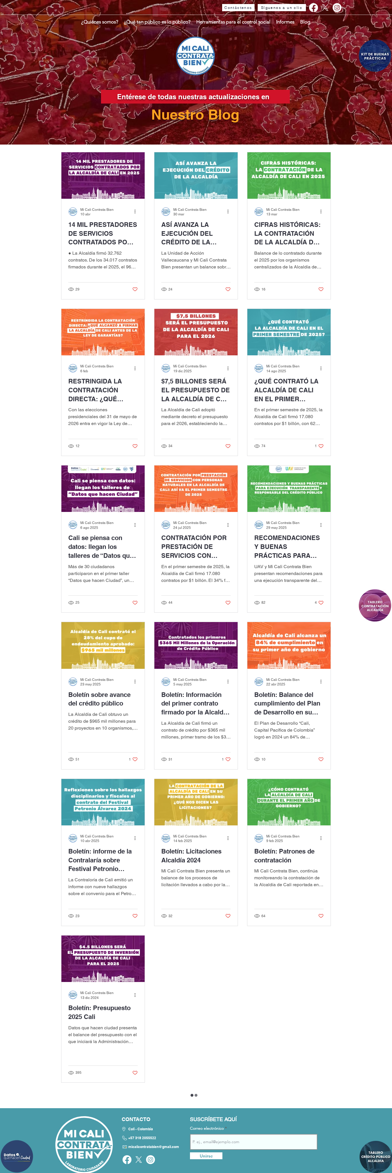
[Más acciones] (136, 211)
